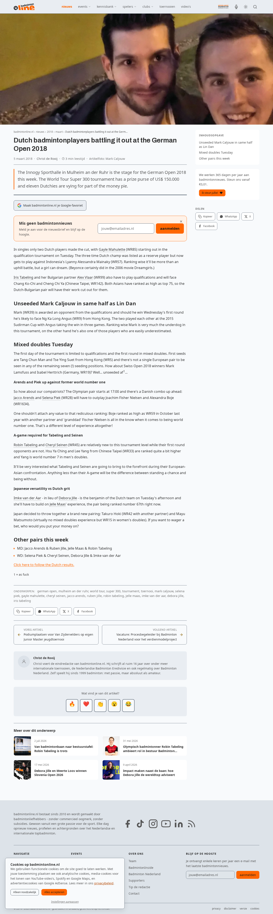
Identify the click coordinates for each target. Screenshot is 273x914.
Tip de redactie (139, 887)
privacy (216, 908)
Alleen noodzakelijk (24, 892)
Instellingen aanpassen (65, 902)
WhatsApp (49, 611)
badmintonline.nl (23, 132)
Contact (134, 893)
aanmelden (170, 228)
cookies (254, 908)
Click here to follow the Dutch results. (44, 564)
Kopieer (26, 611)
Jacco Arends (24, 397)
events (82, 6)
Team (132, 861)
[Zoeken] (255, 7)
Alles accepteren (54, 892)
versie (243, 908)
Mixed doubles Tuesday (216, 152)
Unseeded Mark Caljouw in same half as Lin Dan (225, 144)
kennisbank (105, 6)
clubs (146, 6)
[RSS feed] (191, 823)
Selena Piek (51, 397)
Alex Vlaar (85, 277)
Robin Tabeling (26, 444)
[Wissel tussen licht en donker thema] (245, 7)
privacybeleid (103, 883)
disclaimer (230, 908)
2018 (50, 132)
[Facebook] (127, 823)
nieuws (67, 6)
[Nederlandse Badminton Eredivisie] (223, 6)
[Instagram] (153, 823)
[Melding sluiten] (181, 221)
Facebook (87, 611)
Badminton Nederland (145, 874)
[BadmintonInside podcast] (236, 7)
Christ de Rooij (47, 159)
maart (59, 132)
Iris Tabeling (23, 277)
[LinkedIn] (178, 823)
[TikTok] (140, 823)
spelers (128, 6)
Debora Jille (68, 498)
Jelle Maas (58, 504)
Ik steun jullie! (210, 193)
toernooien (167, 6)
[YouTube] (166, 823)
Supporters (137, 880)
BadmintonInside (141, 868)
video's (186, 6)
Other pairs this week (214, 158)
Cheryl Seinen (56, 444)
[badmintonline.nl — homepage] (24, 6)
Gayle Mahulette (112, 249)
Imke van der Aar (27, 498)
